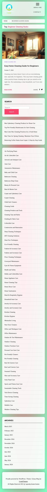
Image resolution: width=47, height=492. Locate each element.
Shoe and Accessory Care (12, 375)
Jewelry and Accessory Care (13, 308)
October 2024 (8, 447)
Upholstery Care (9, 401)
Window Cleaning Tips (11, 409)
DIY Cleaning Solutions (11, 236)
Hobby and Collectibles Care (13, 274)
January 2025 (8, 435)
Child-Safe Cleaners (10, 202)
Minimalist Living (10, 320)
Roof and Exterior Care (11, 367)
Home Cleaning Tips (10, 62)
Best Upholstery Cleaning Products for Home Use (19, 123)
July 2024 (7, 452)
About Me (37, 7)
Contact (37, 12)
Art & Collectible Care (11, 155)
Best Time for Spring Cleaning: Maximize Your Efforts (21, 136)
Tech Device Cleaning (11, 392)
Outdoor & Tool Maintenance (13, 337)
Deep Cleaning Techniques (12, 231)
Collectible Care (9, 223)
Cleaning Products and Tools (13, 210)
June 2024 (7, 456)
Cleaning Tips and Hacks (12, 215)
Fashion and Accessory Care (13, 253)
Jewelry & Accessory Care (12, 303)
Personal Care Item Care (12, 350)
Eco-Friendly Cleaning (11, 244)
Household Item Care (11, 299)
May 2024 (7, 460)
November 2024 (9, 443)
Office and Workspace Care (12, 329)
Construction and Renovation (13, 227)
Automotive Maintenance (12, 168)
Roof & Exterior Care (11, 363)
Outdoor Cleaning (10, 342)
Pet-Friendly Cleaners (11, 354)
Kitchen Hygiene (9, 316)
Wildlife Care (8, 405)
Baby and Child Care (10, 172)
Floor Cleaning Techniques (12, 257)
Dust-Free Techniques (11, 240)
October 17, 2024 (8, 70)
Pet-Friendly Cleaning (11, 358)
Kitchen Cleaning (9, 312)
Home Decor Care (10, 287)
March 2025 (8, 426)
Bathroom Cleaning (10, 176)
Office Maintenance (10, 333)
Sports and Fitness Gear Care (13, 384)
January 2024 (8, 464)
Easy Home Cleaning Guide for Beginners (21, 66)
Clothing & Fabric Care (11, 219)
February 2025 (9, 431)
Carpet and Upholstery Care (13, 193)
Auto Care (7, 164)
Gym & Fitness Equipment (12, 265)
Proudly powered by (15, 479)
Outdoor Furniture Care (11, 346)
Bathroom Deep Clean (11, 181)
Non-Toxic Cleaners (10, 325)
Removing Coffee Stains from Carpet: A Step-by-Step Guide (23, 140)
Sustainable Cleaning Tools (12, 388)
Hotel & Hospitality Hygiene (13, 295)
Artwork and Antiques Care (12, 160)
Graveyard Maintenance (11, 261)
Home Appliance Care (11, 278)
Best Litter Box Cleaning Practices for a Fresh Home (20, 132)
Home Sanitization (10, 291)
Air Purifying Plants (10, 151)
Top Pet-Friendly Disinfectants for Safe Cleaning (19, 127)
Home (5, 21)
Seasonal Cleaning (10, 371)
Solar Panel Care (9, 380)
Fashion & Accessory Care (12, 248)
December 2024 (9, 439)
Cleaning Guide (9, 206)
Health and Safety (10, 270)
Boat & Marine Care (10, 189)
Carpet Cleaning (9, 198)
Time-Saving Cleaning (11, 397)
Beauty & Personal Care (11, 185)
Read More (8, 90)
